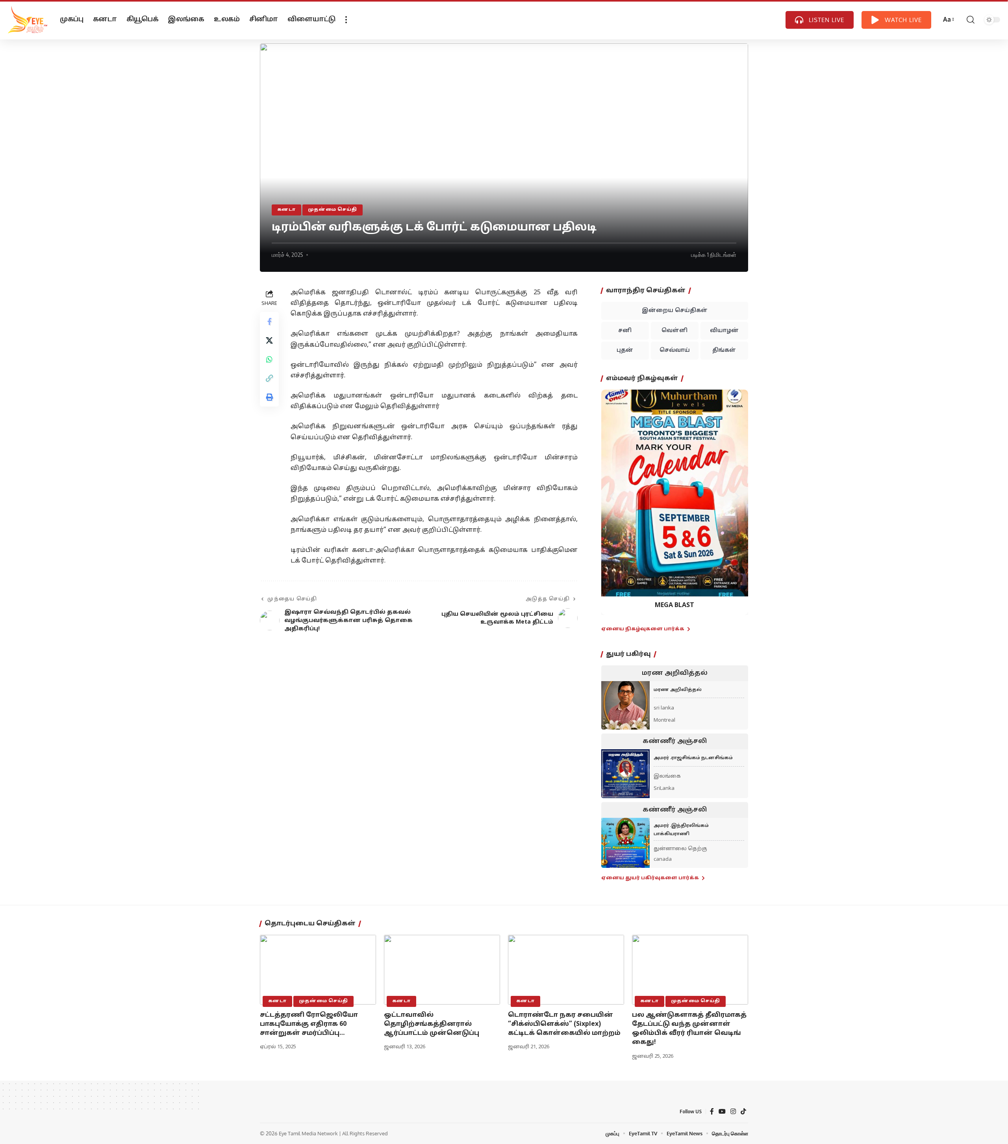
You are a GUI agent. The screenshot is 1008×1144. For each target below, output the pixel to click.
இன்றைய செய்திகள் (675, 310)
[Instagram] (733, 1111)
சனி (625, 330)
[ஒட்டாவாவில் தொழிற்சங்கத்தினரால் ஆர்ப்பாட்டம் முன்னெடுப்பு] (442, 970)
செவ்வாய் (675, 350)
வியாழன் (724, 330)
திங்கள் (724, 350)
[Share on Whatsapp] (269, 359)
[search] (971, 19)
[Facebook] (712, 1111)
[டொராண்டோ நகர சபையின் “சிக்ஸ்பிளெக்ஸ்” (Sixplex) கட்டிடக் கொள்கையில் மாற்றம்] (566, 970)
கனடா (286, 209)
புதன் (625, 350)
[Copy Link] (269, 378)
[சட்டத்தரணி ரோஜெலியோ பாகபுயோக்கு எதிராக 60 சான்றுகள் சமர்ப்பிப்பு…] (318, 970)
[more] (346, 20)
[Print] (269, 397)
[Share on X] (269, 340)
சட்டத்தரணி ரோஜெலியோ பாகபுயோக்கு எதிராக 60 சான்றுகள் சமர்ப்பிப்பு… (309, 1024)
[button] (612, 496)
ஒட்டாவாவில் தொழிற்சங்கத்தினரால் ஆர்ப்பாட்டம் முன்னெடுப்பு (431, 1024)
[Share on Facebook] (269, 321)
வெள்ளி (674, 330)
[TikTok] (743, 1111)
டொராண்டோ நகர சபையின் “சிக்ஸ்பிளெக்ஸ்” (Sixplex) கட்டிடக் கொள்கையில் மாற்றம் (564, 1024)
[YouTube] (722, 1111)
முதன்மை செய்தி (333, 209)
